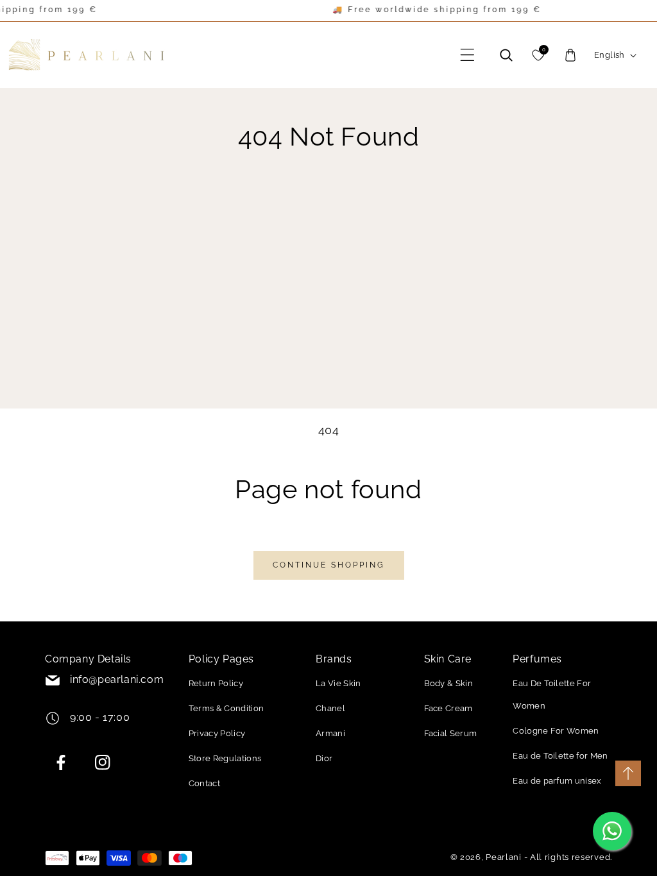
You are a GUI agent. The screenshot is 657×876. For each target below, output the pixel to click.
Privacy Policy (217, 733)
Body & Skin (449, 683)
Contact (204, 783)
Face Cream (448, 708)
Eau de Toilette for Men (560, 756)
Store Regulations (225, 758)
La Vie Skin (338, 683)
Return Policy (216, 683)
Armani (330, 733)
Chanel (330, 708)
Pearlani (504, 857)
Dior (324, 758)
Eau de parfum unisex (557, 781)
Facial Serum (450, 733)
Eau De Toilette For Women (552, 694)
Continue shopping (329, 564)
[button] (467, 55)
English (609, 55)
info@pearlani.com (117, 679)
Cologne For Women (556, 731)
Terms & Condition (226, 708)
